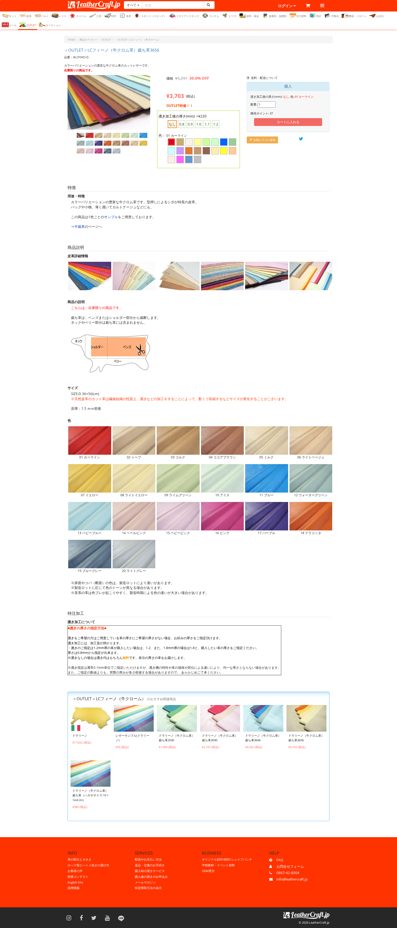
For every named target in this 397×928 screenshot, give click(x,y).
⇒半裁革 (78, 226)
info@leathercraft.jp (292, 879)
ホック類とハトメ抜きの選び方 (88, 865)
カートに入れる (288, 122)
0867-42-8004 (287, 872)
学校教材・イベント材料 (218, 865)
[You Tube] (109, 918)
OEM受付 (208, 871)
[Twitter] (95, 918)
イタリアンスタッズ (187, 16)
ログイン (286, 5)
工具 (98, 16)
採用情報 (73, 888)
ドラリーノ (79, 735)
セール (13, 25)
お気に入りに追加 (264, 140)
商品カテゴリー (88, 39)
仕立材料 (301, 16)
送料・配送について (264, 78)
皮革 (28, 16)
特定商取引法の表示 (148, 888)
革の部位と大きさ (79, 859)
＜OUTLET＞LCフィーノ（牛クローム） (138, 39)
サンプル (111, 217)
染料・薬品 (252, 16)
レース (62, 16)
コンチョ (214, 16)
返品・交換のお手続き (150, 865)
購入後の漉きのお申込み (151, 877)
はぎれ (380, 16)
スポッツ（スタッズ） (153, 16)
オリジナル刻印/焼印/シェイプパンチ (227, 859)
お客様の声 (75, 871)
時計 (318, 16)
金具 (128, 16)
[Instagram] (70, 918)
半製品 (335, 16)
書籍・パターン (357, 16)
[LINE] (121, 918)
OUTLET (31, 25)
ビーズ (232, 16)
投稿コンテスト (78, 877)
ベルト (45, 16)
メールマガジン (145, 882)
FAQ (279, 860)
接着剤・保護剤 (277, 16)
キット (13, 16)
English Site (75, 882)
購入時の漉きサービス (150, 871)
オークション (53, 25)
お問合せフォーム (290, 866)
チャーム (81, 16)
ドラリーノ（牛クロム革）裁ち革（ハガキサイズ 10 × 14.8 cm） (90, 795)
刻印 (113, 16)
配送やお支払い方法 (148, 859)
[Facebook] (83, 918)
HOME (71, 39)
